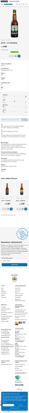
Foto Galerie (17, 297)
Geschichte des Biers (5, 309)
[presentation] (24, 214)
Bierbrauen (3, 310)
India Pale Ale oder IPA (20, 364)
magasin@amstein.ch (6, 335)
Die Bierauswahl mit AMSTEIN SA (5, 318)
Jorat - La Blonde (20, 200)
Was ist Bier (3, 307)
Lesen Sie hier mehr (14, 408)
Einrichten (20, 405)
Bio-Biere (17, 368)
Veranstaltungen (14, 1)
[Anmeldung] (19, 4)
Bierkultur (17, 291)
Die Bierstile (3, 314)
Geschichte (17, 288)
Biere (2, 288)
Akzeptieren (8, 405)
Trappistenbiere (18, 370)
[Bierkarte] (17, 4)
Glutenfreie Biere (19, 366)
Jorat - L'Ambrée (6, 200)
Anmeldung (14, 264)
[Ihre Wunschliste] (21, 4)
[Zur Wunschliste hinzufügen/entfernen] (9, 40)
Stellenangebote (18, 295)
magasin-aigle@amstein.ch (7, 344)
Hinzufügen (24, 119)
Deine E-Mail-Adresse (7, 258)
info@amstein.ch (5, 352)
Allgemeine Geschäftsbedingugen (20, 299)
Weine (2, 290)
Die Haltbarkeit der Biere (6, 316)
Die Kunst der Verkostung (7, 312)
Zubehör (3, 295)
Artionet (12, 411)
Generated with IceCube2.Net (21, 411)
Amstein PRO (4, 1)
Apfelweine (3, 291)
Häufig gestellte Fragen (6, 364)
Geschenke (3, 297)
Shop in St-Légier (19, 293)
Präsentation (18, 290)
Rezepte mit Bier (5, 321)
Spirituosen (3, 293)
